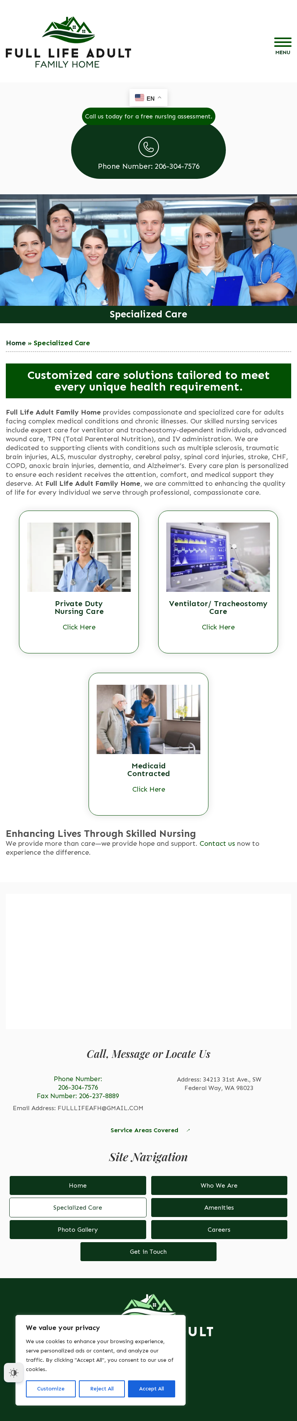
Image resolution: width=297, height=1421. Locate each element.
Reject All (102, 1388)
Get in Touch (148, 1251)
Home (16, 343)
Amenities (219, 1207)
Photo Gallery (78, 1229)
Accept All (151, 1388)
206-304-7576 (78, 1087)
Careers (219, 1229)
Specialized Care (77, 1207)
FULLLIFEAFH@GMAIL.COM (100, 1108)
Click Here (79, 627)
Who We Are (219, 1185)
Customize (51, 1388)
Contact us (217, 843)
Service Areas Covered (144, 1130)
